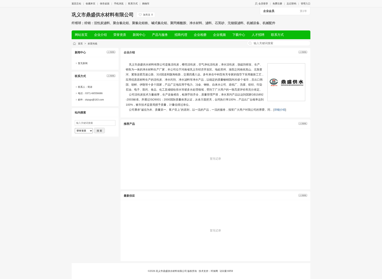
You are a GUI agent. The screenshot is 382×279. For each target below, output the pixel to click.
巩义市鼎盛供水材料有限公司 (103, 14)
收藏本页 (90, 3)
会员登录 (263, 3)
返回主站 (76, 3)
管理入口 (305, 3)
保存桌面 (104, 3)
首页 (80, 43)
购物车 (145, 3)
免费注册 (277, 3)
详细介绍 (279, 109)
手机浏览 (119, 3)
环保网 (214, 271)
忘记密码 (291, 3)
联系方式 (133, 3)
